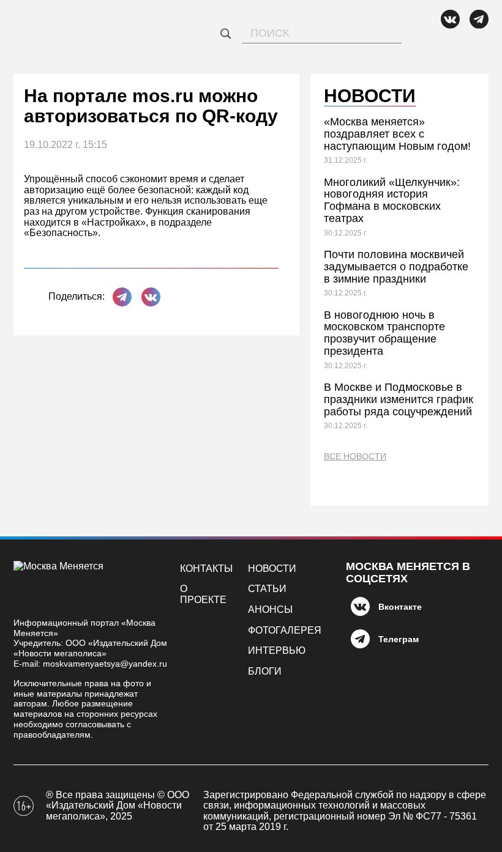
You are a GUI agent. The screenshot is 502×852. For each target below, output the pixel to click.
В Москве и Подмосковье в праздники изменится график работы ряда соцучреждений (398, 399)
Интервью (276, 650)
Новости (272, 568)
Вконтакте (400, 607)
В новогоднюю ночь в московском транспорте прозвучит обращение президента (384, 333)
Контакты (206, 568)
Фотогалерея (284, 630)
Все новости (355, 456)
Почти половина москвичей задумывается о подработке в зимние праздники (396, 266)
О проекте (203, 594)
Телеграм (398, 639)
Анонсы (270, 609)
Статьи (267, 588)
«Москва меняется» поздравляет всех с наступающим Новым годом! (397, 134)
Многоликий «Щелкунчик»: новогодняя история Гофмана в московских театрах (392, 200)
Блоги (265, 671)
